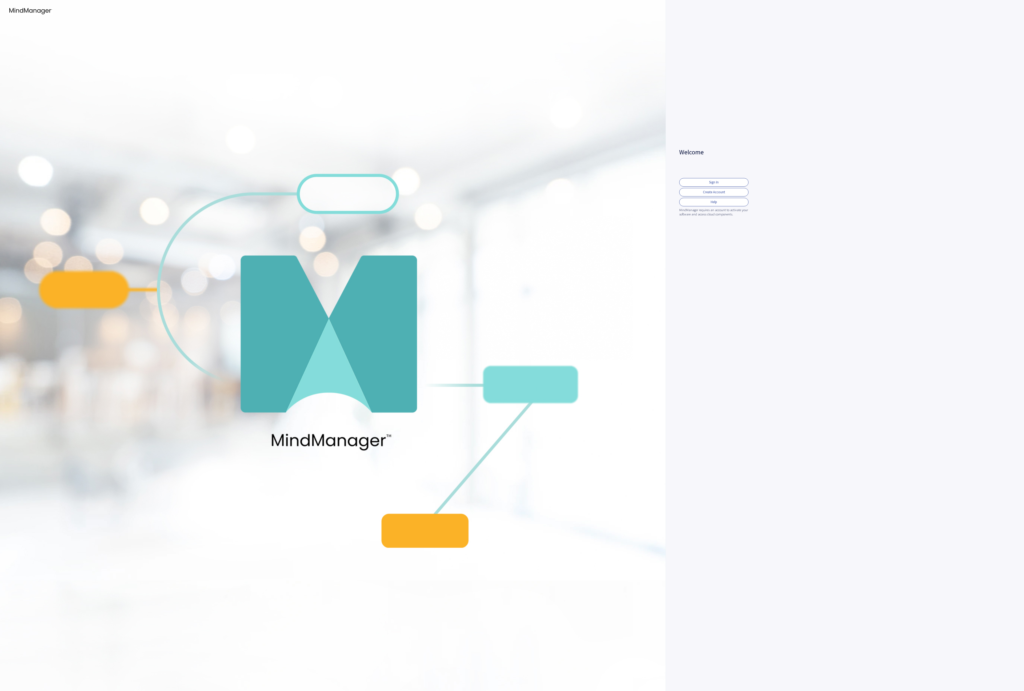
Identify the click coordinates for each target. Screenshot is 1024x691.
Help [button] (714, 202)
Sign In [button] (714, 182)
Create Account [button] (714, 192)
